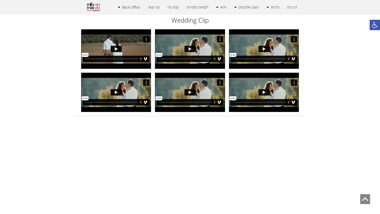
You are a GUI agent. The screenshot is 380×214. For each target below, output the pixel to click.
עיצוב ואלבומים (248, 7)
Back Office (131, 7)
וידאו (223, 7)
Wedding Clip (190, 20)
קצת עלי (173, 7)
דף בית (292, 7)
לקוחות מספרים (197, 7)
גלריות (275, 7)
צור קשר (154, 7)
